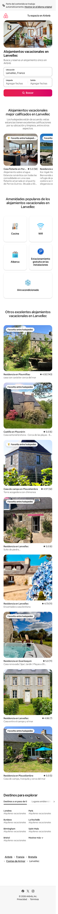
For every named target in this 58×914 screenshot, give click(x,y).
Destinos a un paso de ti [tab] (15, 801)
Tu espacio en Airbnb (38, 15)
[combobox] (28, 73)
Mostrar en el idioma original (38, 7)
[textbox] (15, 83)
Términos (34, 899)
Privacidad (22, 899)
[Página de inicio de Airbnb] (6, 15)
